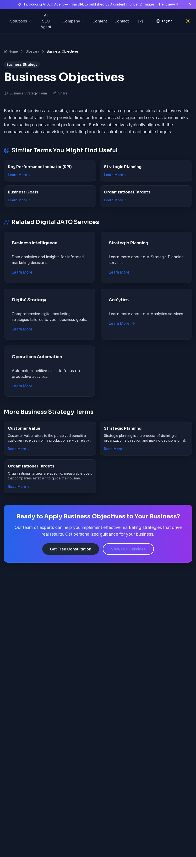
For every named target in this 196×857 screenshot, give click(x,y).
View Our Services (128, 549)
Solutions (18, 21)
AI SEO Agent (45, 21)
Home (13, 51)
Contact (121, 21)
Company (71, 21)
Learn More (17, 175)
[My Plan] (140, 21)
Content (100, 21)
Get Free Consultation (70, 549)
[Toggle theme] (188, 21)
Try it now (166, 4)
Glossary (32, 51)
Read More (17, 449)
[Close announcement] (190, 4)
